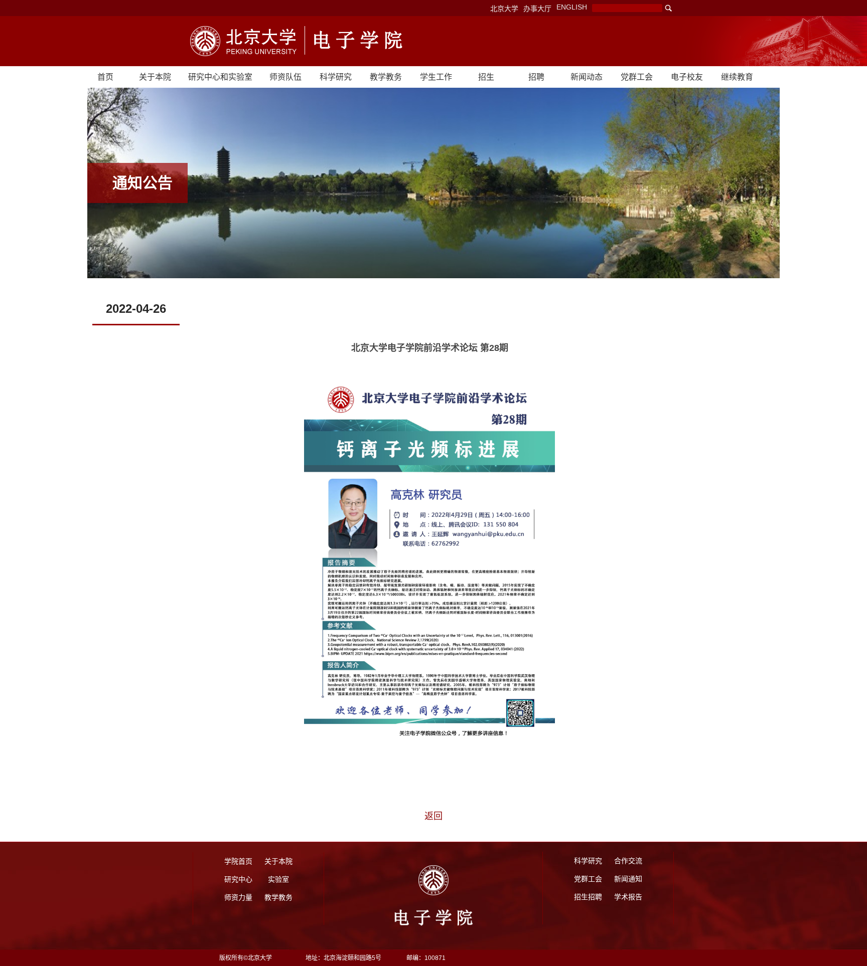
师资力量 (238, 897)
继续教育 (737, 77)
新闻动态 (586, 77)
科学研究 (336, 77)
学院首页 (238, 861)
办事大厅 (537, 9)
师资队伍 (285, 77)
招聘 (536, 77)
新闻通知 (628, 879)
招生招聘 (588, 897)
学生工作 (436, 77)
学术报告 (628, 897)
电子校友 (687, 77)
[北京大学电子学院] (243, 41)
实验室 (278, 879)
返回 (433, 816)
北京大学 (504, 9)
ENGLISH (571, 7)
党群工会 (637, 77)
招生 (486, 77)
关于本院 (155, 77)
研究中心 (238, 879)
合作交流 (628, 861)
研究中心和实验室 (220, 77)
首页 (105, 77)
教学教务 (386, 77)
